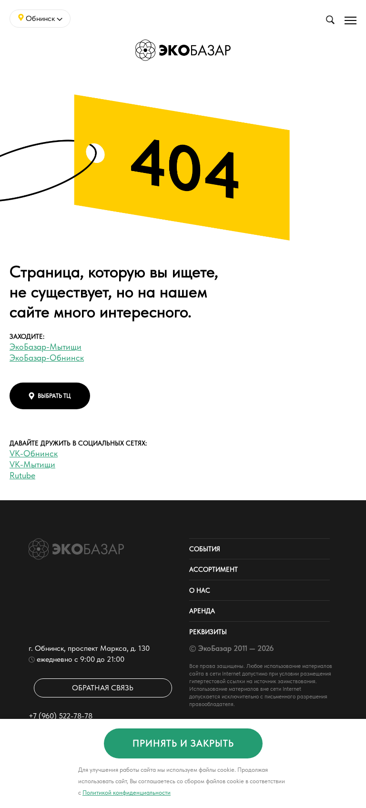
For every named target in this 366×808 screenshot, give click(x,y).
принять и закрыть (183, 743)
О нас (199, 590)
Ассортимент (213, 569)
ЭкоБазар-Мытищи (45, 347)
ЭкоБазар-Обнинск (47, 358)
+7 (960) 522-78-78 (60, 715)
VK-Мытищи (32, 464)
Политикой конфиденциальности (126, 792)
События (204, 549)
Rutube (22, 475)
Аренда (202, 611)
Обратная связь (102, 687)
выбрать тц (54, 395)
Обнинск (40, 18)
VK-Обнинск (34, 453)
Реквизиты (208, 632)
